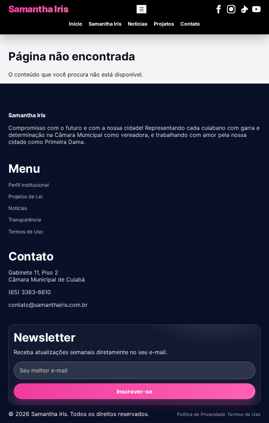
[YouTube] (256, 9)
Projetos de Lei (25, 196)
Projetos (164, 24)
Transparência (24, 220)
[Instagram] (231, 9)
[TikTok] (244, 9)
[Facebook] (218, 9)
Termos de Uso (25, 231)
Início (75, 24)
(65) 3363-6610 (29, 292)
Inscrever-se (134, 391)
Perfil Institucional (28, 185)
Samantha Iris (105, 24)
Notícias (137, 24)
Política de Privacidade (201, 414)
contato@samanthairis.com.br (48, 304)
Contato (190, 24)
